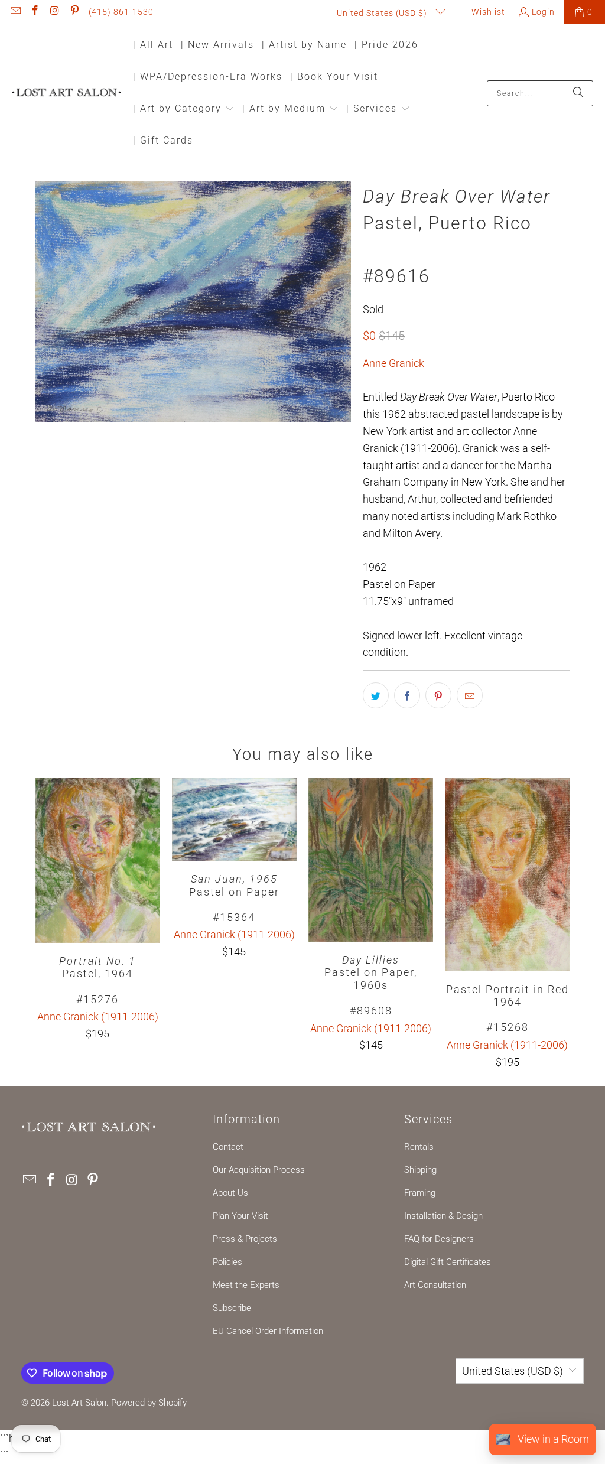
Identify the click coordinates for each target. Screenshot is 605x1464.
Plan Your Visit (240, 1216)
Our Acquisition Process (259, 1169)
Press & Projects (245, 1239)
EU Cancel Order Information (268, 1331)
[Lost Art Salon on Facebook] (35, 12)
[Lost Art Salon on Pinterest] (74, 12)
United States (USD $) (383, 13)
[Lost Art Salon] (66, 93)
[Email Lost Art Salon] (15, 12)
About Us (230, 1193)
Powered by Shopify (149, 1402)
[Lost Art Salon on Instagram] (54, 12)
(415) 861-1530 (121, 12)
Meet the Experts (246, 1285)
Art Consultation (435, 1285)
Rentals (419, 1146)
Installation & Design (443, 1216)
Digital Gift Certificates (447, 1262)
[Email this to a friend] (470, 695)
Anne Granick (393, 363)
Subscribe (232, 1308)
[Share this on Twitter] (376, 695)
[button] (184, 109)
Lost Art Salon (79, 1402)
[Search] (578, 93)
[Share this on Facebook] (407, 695)
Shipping (420, 1169)
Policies (227, 1262)
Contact (228, 1146)
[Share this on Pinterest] (438, 695)
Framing (419, 1193)
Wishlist (487, 12)
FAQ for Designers (439, 1239)
